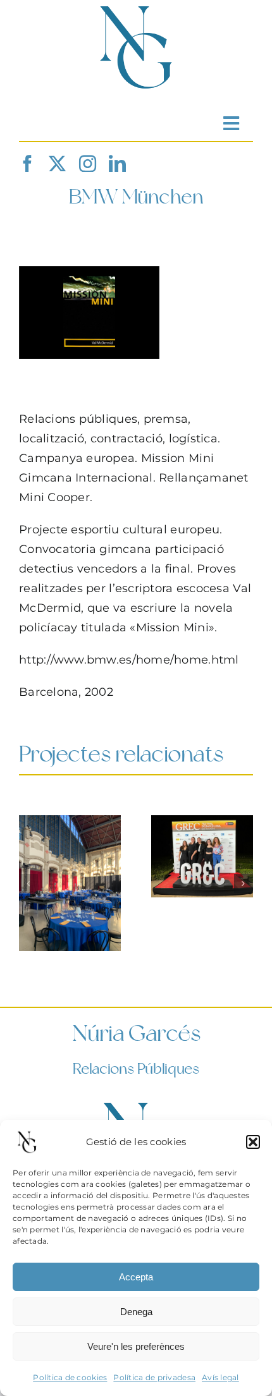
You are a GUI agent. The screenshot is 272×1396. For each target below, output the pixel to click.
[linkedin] (117, 163)
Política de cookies (70, 1377)
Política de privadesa (154, 1377)
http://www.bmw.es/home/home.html (129, 660)
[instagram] (87, 163)
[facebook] (27, 163)
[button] (253, 1142)
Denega (136, 1311)
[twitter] (57, 163)
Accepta (136, 1277)
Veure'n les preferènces (136, 1346)
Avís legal (220, 1377)
